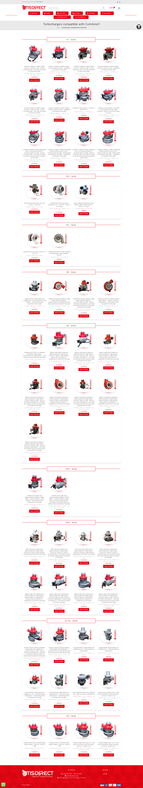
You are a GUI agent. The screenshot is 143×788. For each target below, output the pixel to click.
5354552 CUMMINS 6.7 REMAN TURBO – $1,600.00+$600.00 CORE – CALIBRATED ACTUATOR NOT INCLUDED (59, 109)
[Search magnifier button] (104, 8)
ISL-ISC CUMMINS (37, 658)
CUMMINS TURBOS (29, 73)
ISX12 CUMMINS (38, 504)
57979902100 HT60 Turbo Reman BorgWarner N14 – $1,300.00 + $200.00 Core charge (59, 204)
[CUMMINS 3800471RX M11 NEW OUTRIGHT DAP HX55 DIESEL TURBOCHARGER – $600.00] (59, 238)
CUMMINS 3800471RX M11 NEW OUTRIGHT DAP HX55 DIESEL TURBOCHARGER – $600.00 (59, 253)
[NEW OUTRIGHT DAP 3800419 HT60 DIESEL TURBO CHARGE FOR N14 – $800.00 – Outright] (83, 190)
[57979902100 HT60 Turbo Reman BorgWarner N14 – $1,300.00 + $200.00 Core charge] (59, 190)
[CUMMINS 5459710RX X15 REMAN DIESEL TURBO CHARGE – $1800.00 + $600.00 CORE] (34, 729)
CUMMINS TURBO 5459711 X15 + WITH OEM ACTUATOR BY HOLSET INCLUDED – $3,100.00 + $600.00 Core (108, 744)
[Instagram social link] (119, 2)
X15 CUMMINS (37, 748)
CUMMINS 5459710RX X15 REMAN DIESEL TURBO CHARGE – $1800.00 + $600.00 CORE (34, 744)
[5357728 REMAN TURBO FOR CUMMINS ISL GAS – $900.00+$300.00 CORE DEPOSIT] (83, 679)
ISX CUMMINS (38, 359)
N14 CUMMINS (39, 207)
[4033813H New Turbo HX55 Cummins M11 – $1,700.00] (34, 238)
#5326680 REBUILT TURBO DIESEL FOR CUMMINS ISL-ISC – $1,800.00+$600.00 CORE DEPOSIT (83, 649)
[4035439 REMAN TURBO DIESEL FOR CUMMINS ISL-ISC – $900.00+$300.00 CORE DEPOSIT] (108, 634)
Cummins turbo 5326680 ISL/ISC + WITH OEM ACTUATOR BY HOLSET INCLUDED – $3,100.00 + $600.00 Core (108, 694)
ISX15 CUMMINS (38, 556)
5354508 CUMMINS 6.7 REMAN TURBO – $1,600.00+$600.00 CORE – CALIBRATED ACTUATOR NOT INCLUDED (109, 68)
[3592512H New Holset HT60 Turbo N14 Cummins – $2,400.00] (34, 190)
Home (58, 27)
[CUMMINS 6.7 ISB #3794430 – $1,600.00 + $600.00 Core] (83, 94)
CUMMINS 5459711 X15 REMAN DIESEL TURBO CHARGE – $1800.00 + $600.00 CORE (59, 744)
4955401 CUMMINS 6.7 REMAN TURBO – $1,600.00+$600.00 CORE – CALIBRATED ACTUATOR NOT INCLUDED (59, 68)
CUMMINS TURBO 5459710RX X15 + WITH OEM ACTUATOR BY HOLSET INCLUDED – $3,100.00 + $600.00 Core (84, 744)
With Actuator (36, 75)
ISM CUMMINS (37, 306)
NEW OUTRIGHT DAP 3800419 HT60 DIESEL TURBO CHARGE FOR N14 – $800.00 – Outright (83, 204)
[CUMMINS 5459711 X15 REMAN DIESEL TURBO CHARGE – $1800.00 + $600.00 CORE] (59, 729)
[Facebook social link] (117, 2)
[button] (138, 26)
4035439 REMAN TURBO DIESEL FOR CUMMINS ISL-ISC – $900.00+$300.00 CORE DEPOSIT (108, 649)
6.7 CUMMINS (38, 73)
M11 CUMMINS (39, 255)
